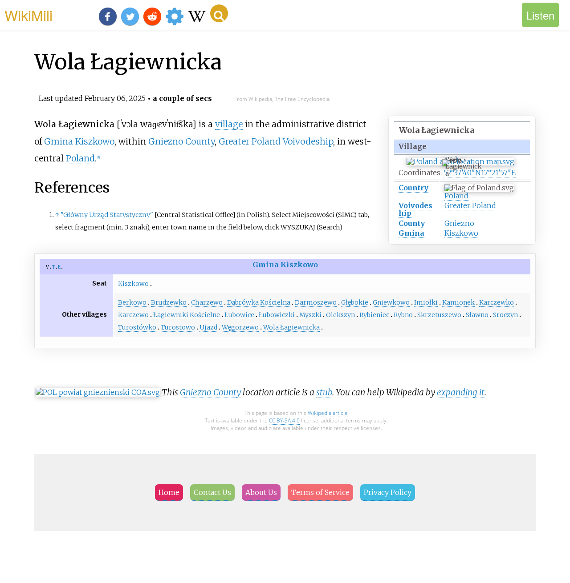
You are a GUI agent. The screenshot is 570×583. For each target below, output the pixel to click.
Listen (540, 15)
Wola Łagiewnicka (291, 327)
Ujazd (208, 327)
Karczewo (133, 315)
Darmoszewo (316, 302)
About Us (261, 492)
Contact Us (212, 492)
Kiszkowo (461, 233)
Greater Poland (470, 205)
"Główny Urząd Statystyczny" (107, 215)
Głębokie (354, 302)
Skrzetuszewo (439, 315)
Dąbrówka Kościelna (258, 302)
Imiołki (426, 302)
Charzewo (207, 302)
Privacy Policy (387, 492)
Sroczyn (505, 315)
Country (413, 187)
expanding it (460, 392)
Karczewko (496, 302)
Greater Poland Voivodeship (276, 141)
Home (169, 492)
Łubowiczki (277, 315)
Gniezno (459, 223)
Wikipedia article (328, 413)
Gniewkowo (391, 302)
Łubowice (239, 315)
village (229, 124)
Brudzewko (169, 302)
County (412, 223)
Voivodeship (415, 209)
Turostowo (178, 327)
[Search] (219, 13)
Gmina (411, 233)
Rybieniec (374, 315)
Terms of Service (320, 492)
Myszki (310, 315)
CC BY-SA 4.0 (284, 420)
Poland (456, 195)
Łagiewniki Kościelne (186, 315)
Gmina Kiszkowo (79, 141)
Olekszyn (340, 315)
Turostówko (137, 327)
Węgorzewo (240, 327)
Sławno (477, 315)
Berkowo (132, 302)
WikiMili (28, 14)
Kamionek (458, 302)
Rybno (403, 315)
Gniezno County (181, 141)
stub (324, 392)
